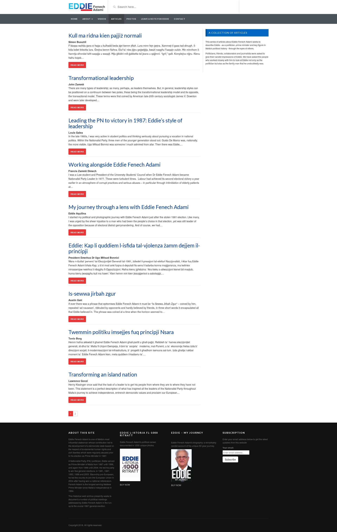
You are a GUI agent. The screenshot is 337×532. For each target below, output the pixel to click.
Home (74, 19)
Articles (116, 19)
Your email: (228, 447)
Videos (102, 19)
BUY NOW (125, 484)
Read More (77, 65)
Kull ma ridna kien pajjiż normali (105, 35)
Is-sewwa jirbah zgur (92, 293)
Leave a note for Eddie (155, 19)
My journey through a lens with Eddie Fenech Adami (128, 207)
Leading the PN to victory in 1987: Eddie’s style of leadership (125, 123)
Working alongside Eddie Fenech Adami (114, 164)
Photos (131, 19)
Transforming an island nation (102, 374)
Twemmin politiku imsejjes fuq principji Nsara (121, 332)
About (86, 19)
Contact (179, 19)
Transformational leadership (101, 78)
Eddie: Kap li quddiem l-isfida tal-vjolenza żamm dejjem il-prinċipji (134, 248)
